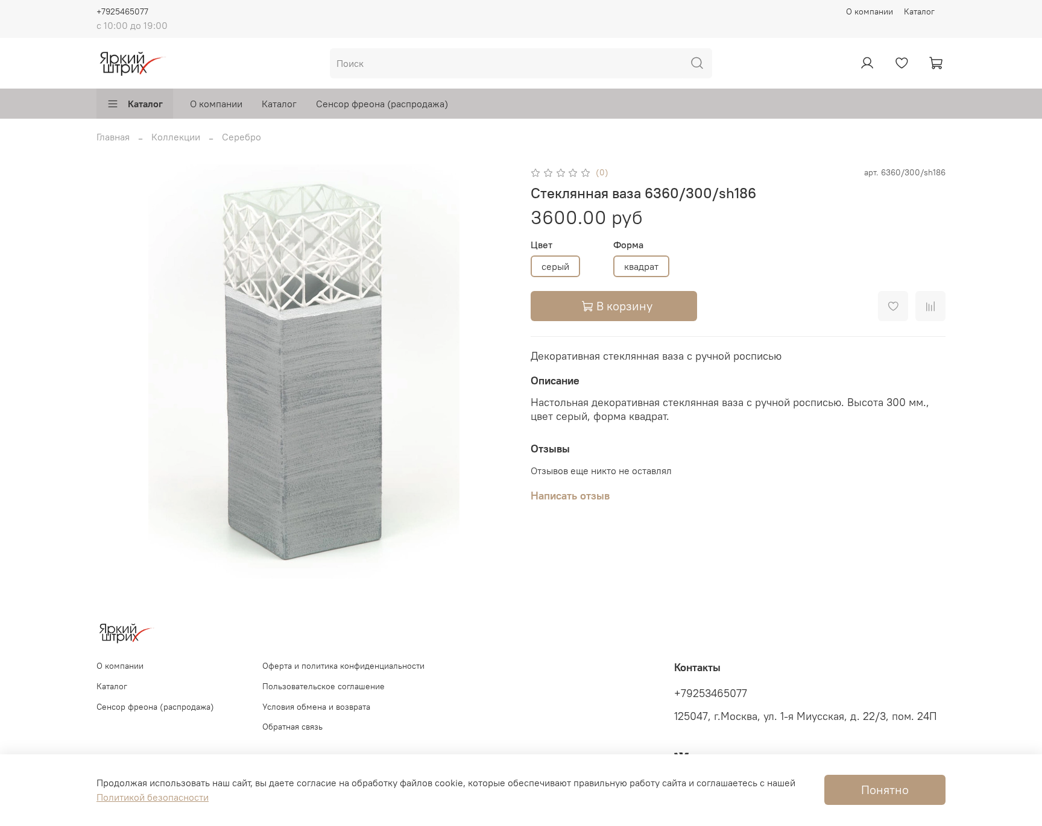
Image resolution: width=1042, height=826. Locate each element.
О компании (869, 11)
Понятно (885, 789)
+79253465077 (710, 693)
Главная (113, 137)
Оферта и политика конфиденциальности (343, 665)
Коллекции (175, 137)
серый (555, 266)
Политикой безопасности (152, 797)
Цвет (541, 245)
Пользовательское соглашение (323, 686)
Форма (628, 245)
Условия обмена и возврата (316, 706)
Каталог (919, 11)
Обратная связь (292, 726)
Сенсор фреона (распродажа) (382, 104)
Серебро (241, 137)
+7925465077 (122, 11)
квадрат (641, 266)
